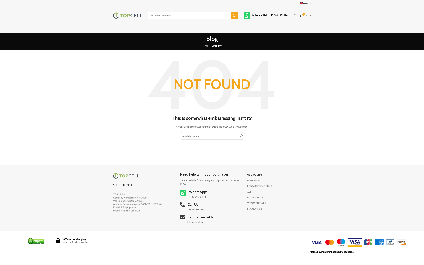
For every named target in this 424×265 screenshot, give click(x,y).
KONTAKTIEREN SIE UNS (259, 186)
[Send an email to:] (182, 217)
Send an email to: (201, 217)
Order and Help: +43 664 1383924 (270, 15)
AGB (249, 191)
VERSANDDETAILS (256, 203)
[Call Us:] (182, 204)
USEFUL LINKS (255, 174)
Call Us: (193, 204)
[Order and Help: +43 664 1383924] (247, 15)
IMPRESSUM (253, 180)
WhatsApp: (198, 192)
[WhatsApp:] (183, 192)
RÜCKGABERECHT (256, 208)
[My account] (295, 15)
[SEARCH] (234, 15)
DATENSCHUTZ (255, 197)
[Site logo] (128, 15)
